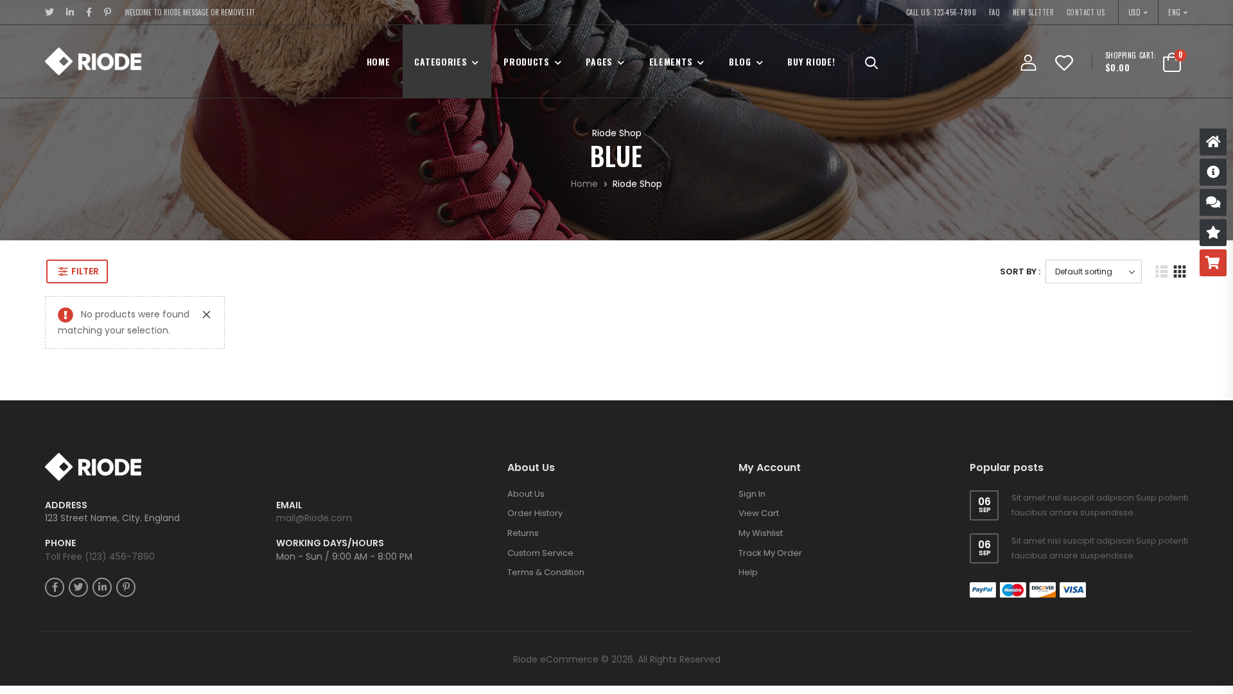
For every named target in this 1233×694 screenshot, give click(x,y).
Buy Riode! (811, 61)
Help (748, 507)
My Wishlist (761, 467)
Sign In (752, 428)
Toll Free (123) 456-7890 (100, 491)
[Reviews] (1213, 232)
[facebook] (89, 12)
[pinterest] (108, 12)
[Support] (1213, 202)
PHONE (60, 478)
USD (1135, 12)
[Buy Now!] (1213, 262)
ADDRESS (66, 439)
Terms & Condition (545, 507)
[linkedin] (70, 12)
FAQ (995, 12)
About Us (526, 428)
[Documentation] (1213, 172)
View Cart (759, 448)
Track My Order (770, 487)
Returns (523, 467)
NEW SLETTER (1033, 12)
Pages (599, 61)
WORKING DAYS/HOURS (330, 478)
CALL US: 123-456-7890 (941, 12)
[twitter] (50, 12)
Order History (535, 448)
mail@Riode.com (314, 453)
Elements (671, 61)
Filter (84, 271)
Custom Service (540, 487)
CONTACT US (1086, 12)
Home (378, 61)
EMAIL (289, 439)
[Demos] (1213, 142)
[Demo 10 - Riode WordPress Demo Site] (93, 61)
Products (526, 61)
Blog (740, 61)
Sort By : (1020, 271)
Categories (440, 61)
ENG (1174, 12)
